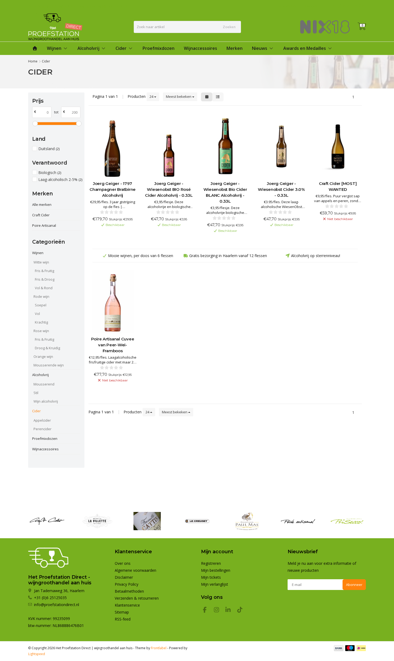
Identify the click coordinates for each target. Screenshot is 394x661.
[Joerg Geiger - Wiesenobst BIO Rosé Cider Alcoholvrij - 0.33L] (169, 146)
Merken (234, 48)
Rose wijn (41, 330)
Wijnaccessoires (200, 48)
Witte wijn (41, 262)
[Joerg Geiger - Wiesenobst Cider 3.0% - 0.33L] (281, 146)
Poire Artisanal (44, 225)
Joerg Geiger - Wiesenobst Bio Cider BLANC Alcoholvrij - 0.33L (225, 192)
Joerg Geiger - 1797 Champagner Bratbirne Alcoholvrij (113, 189)
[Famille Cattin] (147, 521)
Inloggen (311, 5)
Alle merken (41, 204)
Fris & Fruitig (44, 270)
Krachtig (41, 322)
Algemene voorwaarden (135, 570)
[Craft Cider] (47, 521)
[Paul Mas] (247, 521)
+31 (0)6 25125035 (347, 6)
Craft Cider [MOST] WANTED (338, 186)
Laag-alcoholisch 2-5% (60, 179)
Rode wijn (41, 296)
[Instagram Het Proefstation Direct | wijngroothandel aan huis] (219, 610)
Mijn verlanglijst (214, 584)
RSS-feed (123, 619)
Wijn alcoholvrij (46, 401)
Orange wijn (43, 356)
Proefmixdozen (158, 48)
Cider (121, 48)
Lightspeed (36, 654)
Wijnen (54, 48)
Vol (37, 313)
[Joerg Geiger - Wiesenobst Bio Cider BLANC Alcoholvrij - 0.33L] (225, 146)
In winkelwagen (110, 233)
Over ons (123, 563)
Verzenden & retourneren (137, 598)
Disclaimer (124, 577)
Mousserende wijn (49, 365)
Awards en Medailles (304, 48)
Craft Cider (41, 215)
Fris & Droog (44, 279)
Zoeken (229, 26)
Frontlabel (158, 648)
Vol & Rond (44, 287)
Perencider (42, 428)
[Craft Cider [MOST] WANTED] (338, 146)
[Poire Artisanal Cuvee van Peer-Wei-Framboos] (112, 301)
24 (152, 96)
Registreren (287, 5)
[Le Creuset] (197, 521)
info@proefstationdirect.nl (56, 604)
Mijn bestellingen (215, 570)
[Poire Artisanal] (297, 521)
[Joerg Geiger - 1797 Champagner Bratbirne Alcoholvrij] (112, 146)
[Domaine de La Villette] (97, 521)
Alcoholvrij (88, 48)
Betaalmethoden (129, 591)
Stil (36, 392)
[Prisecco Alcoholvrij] (347, 521)
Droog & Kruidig (47, 348)
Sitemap (122, 612)
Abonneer (354, 584)
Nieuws (259, 48)
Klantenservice (127, 605)
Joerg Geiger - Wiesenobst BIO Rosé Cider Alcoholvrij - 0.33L (169, 189)
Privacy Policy (126, 584)
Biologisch (49, 172)
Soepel (40, 305)
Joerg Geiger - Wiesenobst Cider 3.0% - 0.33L (281, 189)
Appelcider (42, 420)
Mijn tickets (211, 577)
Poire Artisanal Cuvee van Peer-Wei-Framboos (112, 344)
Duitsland (49, 148)
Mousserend (44, 384)
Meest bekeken (179, 96)
